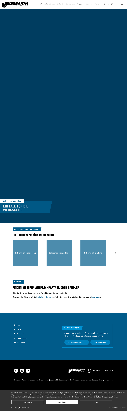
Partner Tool (19, 334)
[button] (115, 253)
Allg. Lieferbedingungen (80, 380)
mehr (96, 402)
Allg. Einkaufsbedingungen (97, 380)
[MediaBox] (112, 4)
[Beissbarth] (76, 371)
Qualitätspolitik (53, 380)
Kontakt (97, 4)
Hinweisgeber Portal (42, 380)
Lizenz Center (19, 343)
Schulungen (70, 4)
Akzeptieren (62, 402)
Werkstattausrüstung (47, 4)
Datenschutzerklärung (120, 407)
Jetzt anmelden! (100, 342)
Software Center (20, 338)
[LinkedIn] (28, 371)
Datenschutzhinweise (65, 380)
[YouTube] (16, 371)
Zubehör (60, 4)
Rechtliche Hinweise (28, 380)
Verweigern (28, 402)
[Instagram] (22, 371)
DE (122, 4)
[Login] (116, 4)
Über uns (89, 4)
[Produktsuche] (104, 4)
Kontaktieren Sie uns (43, 297)
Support (80, 4)
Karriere (17, 329)
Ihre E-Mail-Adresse (74, 342)
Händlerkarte (95, 297)
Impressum (17, 380)
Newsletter (109, 380)
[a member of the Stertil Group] (100, 371)
